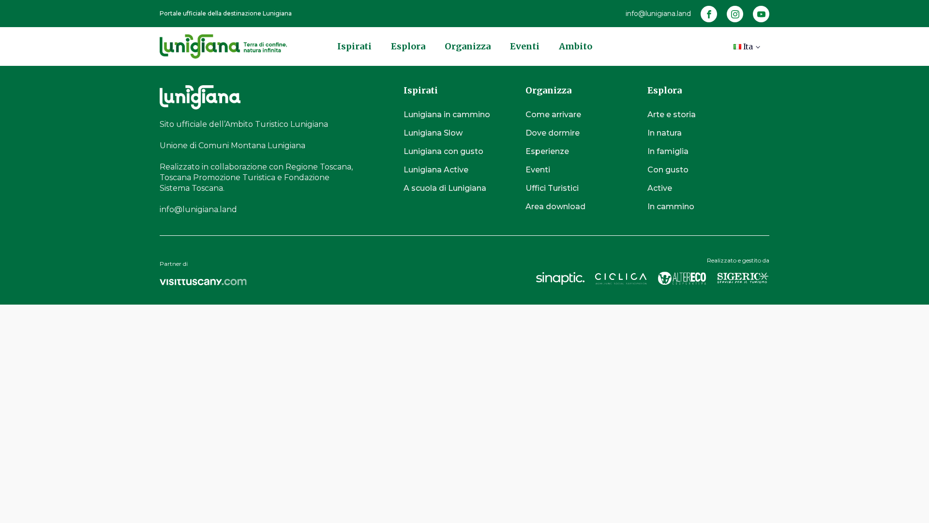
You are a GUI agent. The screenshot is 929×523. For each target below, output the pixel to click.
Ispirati (354, 46)
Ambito (575, 46)
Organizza (468, 46)
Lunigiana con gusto (443, 151)
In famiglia (668, 151)
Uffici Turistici (552, 188)
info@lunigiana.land (658, 13)
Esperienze (547, 151)
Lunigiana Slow (433, 133)
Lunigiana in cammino (447, 114)
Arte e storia (671, 114)
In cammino (670, 206)
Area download (555, 206)
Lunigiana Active (436, 169)
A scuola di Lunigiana (445, 188)
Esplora (408, 46)
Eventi (524, 46)
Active (659, 188)
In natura (664, 133)
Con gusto (668, 169)
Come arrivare (553, 114)
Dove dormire (552, 133)
